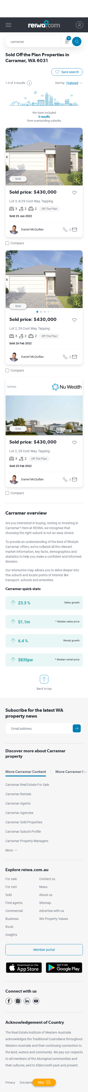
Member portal (44, 950)
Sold (8, 895)
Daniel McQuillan (32, 229)
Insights (11, 935)
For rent (11, 887)
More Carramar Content (25, 771)
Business (12, 919)
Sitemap (45, 903)
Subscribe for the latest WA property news (34, 713)
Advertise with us (51, 911)
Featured (72, 83)
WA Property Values (53, 919)
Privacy (10, 1082)
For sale (11, 879)
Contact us (47, 879)
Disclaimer (27, 1082)
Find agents (14, 903)
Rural (9, 927)
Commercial (14, 911)
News (43, 887)
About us (45, 895)
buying (41, 523)
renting (52, 523)
